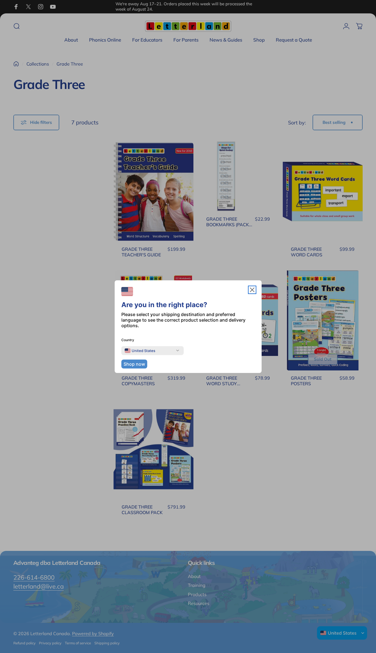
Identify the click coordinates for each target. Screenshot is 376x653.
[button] (252, 290)
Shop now (134, 364)
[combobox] (140, 350)
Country (127, 340)
